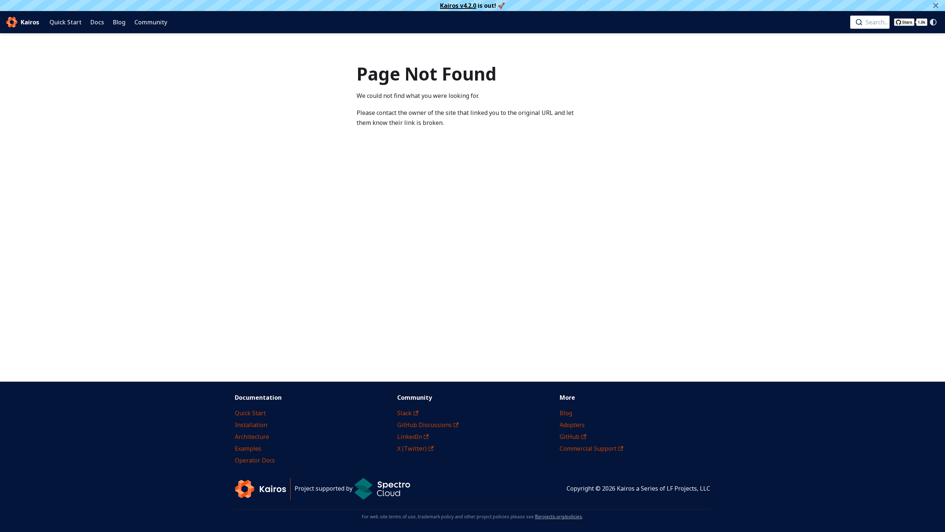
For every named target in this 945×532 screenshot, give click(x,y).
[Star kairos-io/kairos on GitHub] (910, 22)
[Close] (936, 5)
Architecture (252, 437)
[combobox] (870, 22)
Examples (248, 448)
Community (150, 22)
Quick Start (65, 22)
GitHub (570, 437)
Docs (97, 22)
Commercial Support (588, 448)
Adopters (572, 425)
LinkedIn (409, 437)
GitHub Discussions (424, 425)
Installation (251, 425)
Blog (119, 22)
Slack (404, 413)
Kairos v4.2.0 (458, 5)
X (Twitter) (412, 448)
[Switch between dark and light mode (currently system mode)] (933, 22)
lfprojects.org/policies (558, 517)
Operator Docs (255, 460)
